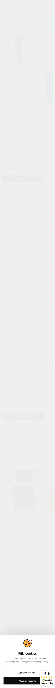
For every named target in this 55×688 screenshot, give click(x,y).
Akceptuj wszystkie (27, 681)
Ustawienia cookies (27, 672)
